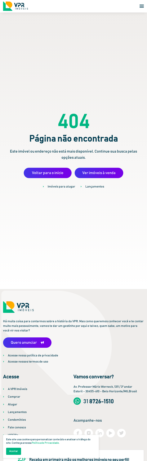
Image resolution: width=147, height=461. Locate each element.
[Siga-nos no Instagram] (88, 433)
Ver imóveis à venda (99, 173)
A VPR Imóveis (17, 389)
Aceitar (13, 451)
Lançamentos (94, 186)
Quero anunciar (24, 343)
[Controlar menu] (142, 6)
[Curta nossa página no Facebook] (78, 433)
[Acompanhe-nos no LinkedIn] (99, 433)
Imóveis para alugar (61, 186)
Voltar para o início (47, 173)
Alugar (12, 404)
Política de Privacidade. (46, 443)
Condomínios (17, 419)
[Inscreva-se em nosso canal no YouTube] (110, 433)
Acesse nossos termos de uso (28, 361)
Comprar (14, 396)
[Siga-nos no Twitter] (121, 433)
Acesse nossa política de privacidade (33, 355)
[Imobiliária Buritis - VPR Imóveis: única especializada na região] (15, 6)
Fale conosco (17, 427)
